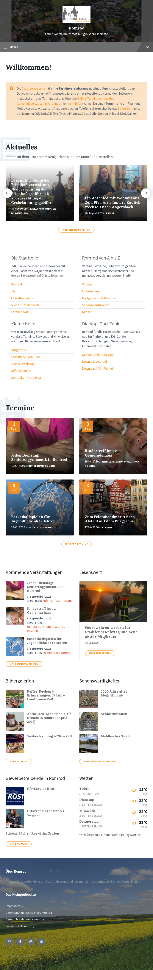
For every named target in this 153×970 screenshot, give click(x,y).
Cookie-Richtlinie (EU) (20, 926)
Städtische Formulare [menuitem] (26, 357)
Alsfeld (107, 527)
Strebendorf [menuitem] (19, 312)
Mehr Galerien (18, 761)
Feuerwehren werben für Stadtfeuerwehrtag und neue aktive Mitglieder (111, 632)
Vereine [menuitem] (87, 284)
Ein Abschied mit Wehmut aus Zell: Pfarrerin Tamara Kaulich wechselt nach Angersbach (112, 202)
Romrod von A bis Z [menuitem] (101, 258)
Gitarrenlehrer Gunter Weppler (46, 813)
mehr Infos (74, 103)
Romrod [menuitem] (16, 284)
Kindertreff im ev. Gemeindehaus (101, 453)
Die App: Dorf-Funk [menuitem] (100, 324)
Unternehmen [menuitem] (91, 291)
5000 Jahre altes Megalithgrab (114, 693)
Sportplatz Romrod (41, 527)
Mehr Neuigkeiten (100, 653)
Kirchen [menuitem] (87, 312)
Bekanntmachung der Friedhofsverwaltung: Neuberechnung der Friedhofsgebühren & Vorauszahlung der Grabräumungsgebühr (31, 191)
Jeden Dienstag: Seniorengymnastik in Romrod (39, 457)
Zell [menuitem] (14, 291)
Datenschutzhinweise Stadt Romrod (29, 912)
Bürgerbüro (125, 109)
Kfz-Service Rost (40, 789)
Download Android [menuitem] (94, 362)
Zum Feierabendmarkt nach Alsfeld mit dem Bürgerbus (110, 519)
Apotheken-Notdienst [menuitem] (26, 378)
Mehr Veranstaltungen (24, 664)
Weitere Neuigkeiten (76, 229)
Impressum (13, 906)
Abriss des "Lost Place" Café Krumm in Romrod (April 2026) (49, 718)
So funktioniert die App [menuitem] (98, 355)
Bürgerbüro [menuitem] (19, 350)
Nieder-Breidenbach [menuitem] (25, 305)
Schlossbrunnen (114, 714)
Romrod (77, 28)
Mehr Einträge (19, 844)
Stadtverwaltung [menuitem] (23, 364)
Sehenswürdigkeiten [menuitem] (96, 305)
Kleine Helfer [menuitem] (24, 324)
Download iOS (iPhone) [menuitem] (97, 368)
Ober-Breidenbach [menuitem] (23, 298)
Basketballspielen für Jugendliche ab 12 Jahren (33, 519)
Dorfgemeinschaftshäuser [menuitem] (99, 298)
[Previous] (7, 193)
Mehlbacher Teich (115, 736)
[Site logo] (76, 22)
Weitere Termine (76, 544)
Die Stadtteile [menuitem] (24, 258)
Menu (13, 47)
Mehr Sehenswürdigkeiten (99, 761)
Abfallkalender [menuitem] (21, 371)
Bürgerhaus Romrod (42, 466)
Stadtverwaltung (33, 88)
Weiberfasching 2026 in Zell (49, 736)
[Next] (145, 193)
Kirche (110, 213)
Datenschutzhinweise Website (25, 919)
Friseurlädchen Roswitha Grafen (32, 833)
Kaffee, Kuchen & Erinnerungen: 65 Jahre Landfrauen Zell (46, 695)
